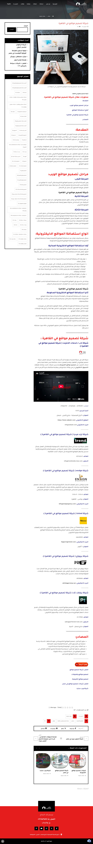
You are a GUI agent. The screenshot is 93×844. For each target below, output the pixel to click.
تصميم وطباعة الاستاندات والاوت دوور (18, 198)
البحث (26, 26)
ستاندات (24, 229)
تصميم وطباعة (23, 184)
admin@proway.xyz (69, 583)
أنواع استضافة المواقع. (80, 110)
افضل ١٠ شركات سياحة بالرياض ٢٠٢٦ (18, 65)
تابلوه (24, 156)
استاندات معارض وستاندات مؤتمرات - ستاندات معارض (17, 98)
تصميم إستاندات (15, 161)
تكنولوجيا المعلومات (22, 203)
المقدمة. (85, 101)
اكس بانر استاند (23, 130)
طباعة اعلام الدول (20, 60)
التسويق (14, 130)
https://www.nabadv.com (66, 420)
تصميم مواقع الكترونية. (80, 679)
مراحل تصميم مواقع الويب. (78, 105)
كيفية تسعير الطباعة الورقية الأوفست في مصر (17, 52)
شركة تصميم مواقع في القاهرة (77, 115)
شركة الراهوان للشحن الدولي (21, 46)
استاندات (17, 92)
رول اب (14, 220)
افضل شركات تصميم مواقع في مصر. (75, 684)
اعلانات (13, 111)
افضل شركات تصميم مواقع (20, 121)
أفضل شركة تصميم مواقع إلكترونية (19, 83)
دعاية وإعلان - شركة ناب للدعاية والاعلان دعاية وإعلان (18, 209)
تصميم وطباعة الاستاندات (21, 189)
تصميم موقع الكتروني (22, 180)
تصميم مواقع (23, 170)
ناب (83, 360)
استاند (24, 92)
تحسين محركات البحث (15, 156)
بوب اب (24, 151)
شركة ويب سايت (82, 688)
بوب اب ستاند (17, 151)
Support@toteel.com (68, 542)
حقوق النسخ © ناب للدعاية (46, 841)
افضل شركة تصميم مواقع (79, 670)
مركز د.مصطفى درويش (18, 57)
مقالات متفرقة (68, 716)
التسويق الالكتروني (22, 135)
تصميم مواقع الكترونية (68, 365)
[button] (72, 728)
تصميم (24, 161)
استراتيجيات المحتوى (22, 111)
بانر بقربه (13, 135)
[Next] (37, 748)
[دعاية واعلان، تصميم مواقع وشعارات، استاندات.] (81, 4)
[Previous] (39, 748)
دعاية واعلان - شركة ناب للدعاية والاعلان (18, 215)
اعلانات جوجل (23, 116)
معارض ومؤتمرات (22, 243)
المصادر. (85, 120)
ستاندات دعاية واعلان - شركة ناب (19, 234)
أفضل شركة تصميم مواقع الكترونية (19, 87)
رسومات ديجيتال (22, 220)
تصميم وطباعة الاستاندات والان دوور (19, 194)
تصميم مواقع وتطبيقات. (79, 674)
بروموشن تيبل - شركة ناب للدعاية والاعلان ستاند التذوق (17, 146)
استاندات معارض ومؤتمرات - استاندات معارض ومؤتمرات (18, 105)
